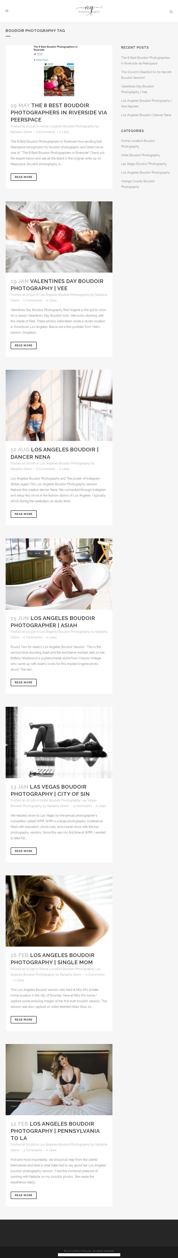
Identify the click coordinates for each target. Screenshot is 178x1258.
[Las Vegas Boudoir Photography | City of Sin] (59, 742)
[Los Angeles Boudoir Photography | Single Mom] (59, 911)
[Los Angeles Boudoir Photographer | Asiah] (59, 574)
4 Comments (82, 806)
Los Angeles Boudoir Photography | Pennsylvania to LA (55, 1131)
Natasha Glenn (21, 132)
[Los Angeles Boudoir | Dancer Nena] (59, 405)
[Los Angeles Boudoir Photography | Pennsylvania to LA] (59, 1079)
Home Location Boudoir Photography (67, 126)
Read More (24, 177)
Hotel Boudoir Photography (60, 800)
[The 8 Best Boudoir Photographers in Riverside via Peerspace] (59, 71)
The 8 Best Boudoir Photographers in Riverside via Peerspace (59, 112)
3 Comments (32, 1150)
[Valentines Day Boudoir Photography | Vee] (59, 237)
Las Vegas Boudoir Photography (144, 164)
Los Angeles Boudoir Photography (65, 294)
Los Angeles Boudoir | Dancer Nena (146, 115)
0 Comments (45, 132)
